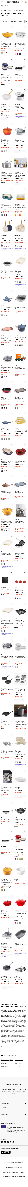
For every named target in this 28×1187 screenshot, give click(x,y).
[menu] (2, 2)
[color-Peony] (17, 923)
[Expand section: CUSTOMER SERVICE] (14, 1103)
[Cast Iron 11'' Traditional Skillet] (7, 388)
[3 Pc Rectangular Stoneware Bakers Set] (7, 195)
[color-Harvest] (6, 115)
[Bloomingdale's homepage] (2, 10)
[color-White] (4, 52)
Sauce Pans (18, 1063)
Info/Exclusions (14, 1093)
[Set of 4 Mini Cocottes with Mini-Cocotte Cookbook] (20, 356)
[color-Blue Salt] (2, 315)
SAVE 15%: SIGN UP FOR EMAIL (14, 1084)
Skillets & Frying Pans (7, 1060)
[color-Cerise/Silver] (6, 530)
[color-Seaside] (4, 115)
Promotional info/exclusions (13, 1132)
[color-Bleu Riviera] (4, 530)
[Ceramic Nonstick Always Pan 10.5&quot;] (7, 482)
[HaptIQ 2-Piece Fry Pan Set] (20, 542)
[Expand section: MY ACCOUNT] (14, 1107)
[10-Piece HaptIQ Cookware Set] (20, 967)
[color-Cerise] (6, 52)
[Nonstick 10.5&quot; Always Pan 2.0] (7, 419)
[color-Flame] (2, 151)
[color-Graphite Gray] (4, 408)
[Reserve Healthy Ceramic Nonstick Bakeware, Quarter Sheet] (7, 542)
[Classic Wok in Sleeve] (7, 711)
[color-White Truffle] (20, 923)
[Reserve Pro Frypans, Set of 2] (7, 226)
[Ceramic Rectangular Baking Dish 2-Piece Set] (20, 32)
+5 (8, 115)
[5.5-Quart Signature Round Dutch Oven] (7, 510)
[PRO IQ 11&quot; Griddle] (7, 578)
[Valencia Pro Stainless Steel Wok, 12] (20, 130)
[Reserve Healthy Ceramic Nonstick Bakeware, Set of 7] (20, 741)
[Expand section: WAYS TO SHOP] (14, 1114)
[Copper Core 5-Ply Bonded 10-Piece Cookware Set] (20, 510)
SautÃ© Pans (5, 1066)
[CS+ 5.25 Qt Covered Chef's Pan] (7, 261)
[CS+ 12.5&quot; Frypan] (7, 837)
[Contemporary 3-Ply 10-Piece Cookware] (7, 741)
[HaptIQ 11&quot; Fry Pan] (20, 65)
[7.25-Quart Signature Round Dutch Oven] (7, 870)
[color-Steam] (4, 315)
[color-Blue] (20, 54)
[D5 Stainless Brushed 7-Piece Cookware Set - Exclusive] (7, 776)
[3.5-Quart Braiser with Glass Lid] (7, 356)
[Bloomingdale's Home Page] (13, 2)
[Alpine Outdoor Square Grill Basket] (20, 609)
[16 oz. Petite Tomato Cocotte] (20, 450)
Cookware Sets (19, 1060)
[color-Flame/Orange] (20, 215)
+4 (8, 246)
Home (9, 10)
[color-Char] (6, 315)
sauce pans (12, 1036)
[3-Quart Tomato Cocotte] (7, 901)
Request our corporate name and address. (15, 1176)
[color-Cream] (2, 115)
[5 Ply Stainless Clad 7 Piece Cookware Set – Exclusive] (20, 679)
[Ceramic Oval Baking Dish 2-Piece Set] (7, 450)
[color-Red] (4, 215)
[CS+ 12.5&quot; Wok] (7, 808)
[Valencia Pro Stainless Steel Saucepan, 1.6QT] (20, 95)
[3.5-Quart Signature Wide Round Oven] (7, 32)
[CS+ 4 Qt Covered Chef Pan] (20, 296)
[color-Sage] (17, 282)
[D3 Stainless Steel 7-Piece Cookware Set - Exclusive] (20, 163)
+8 (8, 890)
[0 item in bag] (26, 2)
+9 (21, 215)
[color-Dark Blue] (6, 215)
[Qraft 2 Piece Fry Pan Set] (7, 679)
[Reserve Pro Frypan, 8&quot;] (7, 95)
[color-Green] (17, 859)
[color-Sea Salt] (4, 151)
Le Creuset (18, 1066)
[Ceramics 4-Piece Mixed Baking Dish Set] (7, 65)
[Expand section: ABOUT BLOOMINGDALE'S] (14, 1111)
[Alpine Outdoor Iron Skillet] (20, 808)
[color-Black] (2, 376)
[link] (7, 47)
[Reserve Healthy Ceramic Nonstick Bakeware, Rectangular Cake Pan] (20, 261)
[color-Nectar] (2, 52)
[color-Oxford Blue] (2, 246)
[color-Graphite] (4, 376)
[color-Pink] (17, 667)
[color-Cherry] (17, 54)
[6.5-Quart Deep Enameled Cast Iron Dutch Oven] (7, 130)
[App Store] (6, 1152)
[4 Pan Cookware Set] (7, 296)
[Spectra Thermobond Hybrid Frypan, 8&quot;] (7, 967)
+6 (8, 52)
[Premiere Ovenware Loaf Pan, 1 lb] (20, 934)
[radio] (2, 53)
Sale (5, 10)
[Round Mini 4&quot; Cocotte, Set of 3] (20, 578)
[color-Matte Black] (6, 408)
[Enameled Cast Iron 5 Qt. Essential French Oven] (20, 901)
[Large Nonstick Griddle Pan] (7, 326)
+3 (8, 376)
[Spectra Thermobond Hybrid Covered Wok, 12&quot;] (7, 645)
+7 (21, 54)
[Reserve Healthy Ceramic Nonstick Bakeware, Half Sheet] (7, 609)
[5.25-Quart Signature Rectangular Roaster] (20, 195)
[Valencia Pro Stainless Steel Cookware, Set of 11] (7, 934)
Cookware (4, 1063)
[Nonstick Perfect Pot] (20, 326)
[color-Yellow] (22, 859)
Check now (22, 1132)
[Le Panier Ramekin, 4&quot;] (20, 870)
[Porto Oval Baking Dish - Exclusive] (20, 776)
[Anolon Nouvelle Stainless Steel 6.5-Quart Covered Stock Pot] (20, 711)
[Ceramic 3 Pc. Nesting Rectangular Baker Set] (20, 419)
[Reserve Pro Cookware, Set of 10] (20, 226)
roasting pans (11, 1030)
